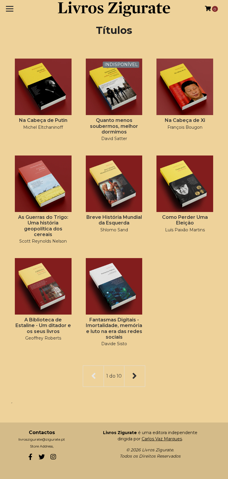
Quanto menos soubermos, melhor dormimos (114, 125)
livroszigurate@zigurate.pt (41, 439)
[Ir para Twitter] (42, 458)
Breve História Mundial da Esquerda (114, 220)
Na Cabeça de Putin (43, 120)
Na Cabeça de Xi (185, 120)
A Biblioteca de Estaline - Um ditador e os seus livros (43, 325)
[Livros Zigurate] (114, 9)
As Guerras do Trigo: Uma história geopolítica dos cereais (43, 225)
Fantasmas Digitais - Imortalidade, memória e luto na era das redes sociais (114, 328)
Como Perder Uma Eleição (185, 220)
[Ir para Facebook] (30, 458)
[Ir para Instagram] (53, 458)
